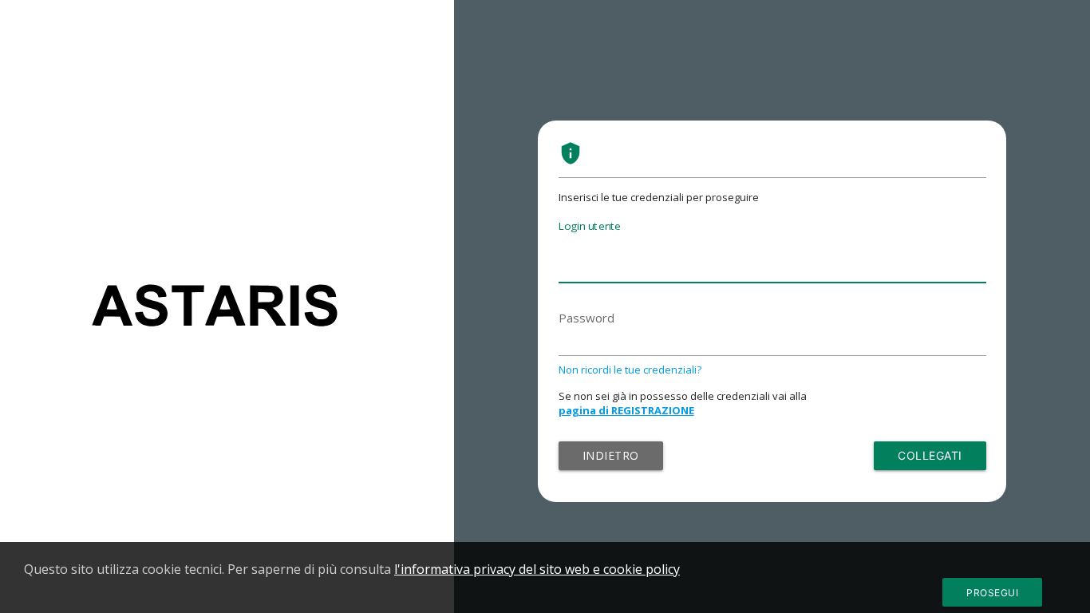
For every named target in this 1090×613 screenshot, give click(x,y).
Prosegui (992, 593)
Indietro (611, 455)
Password (586, 318)
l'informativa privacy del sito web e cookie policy (537, 569)
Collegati (930, 455)
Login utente (590, 226)
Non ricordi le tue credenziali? (630, 369)
